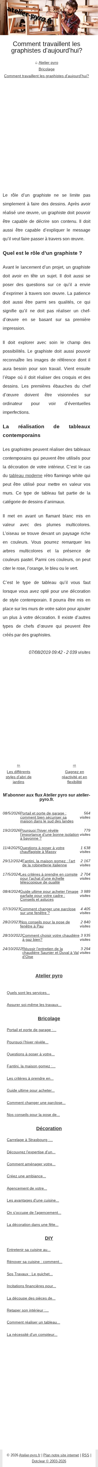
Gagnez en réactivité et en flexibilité (74, 777)
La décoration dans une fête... (33, 1224)
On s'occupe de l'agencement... (34, 1212)
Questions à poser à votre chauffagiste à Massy (42, 850)
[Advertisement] (49, 131)
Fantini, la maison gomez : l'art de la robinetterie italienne (48, 863)
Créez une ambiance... (26, 1176)
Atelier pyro (48, 62)
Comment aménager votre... (31, 1164)
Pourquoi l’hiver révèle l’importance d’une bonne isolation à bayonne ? (49, 834)
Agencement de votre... (27, 1188)
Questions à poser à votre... (31, 1054)
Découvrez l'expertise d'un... (31, 1152)
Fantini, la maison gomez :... (31, 1066)
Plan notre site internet (61, 1455)
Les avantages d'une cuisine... (33, 1200)
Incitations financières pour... (31, 1286)
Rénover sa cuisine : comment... (34, 1261)
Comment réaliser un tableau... (33, 1322)
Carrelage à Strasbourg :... (30, 1139)
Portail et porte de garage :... (31, 1030)
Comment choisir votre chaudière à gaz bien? (50, 937)
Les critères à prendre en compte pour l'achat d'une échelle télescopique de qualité (49, 878)
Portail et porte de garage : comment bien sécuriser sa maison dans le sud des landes (47, 817)
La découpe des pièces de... (31, 1298)
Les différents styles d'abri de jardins (19, 777)
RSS (85, 1455)
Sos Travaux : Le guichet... (30, 1274)
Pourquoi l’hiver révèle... (27, 1042)
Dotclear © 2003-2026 (49, 1461)
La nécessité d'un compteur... (32, 1334)
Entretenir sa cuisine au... (29, 1249)
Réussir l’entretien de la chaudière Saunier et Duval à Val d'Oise (50, 953)
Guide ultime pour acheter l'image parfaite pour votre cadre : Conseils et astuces (49, 895)
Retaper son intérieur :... (28, 1310)
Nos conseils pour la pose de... (33, 1114)
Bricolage (47, 69)
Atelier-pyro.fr (29, 1455)
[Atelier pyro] (49, 17)
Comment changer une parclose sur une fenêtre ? (48, 911)
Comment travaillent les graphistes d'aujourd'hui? (46, 76)
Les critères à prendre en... (30, 1078)
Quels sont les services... (28, 992)
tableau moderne (25, 475)
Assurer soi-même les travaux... (34, 1004)
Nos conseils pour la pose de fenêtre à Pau (45, 924)
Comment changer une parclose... (36, 1102)
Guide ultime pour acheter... (31, 1090)
